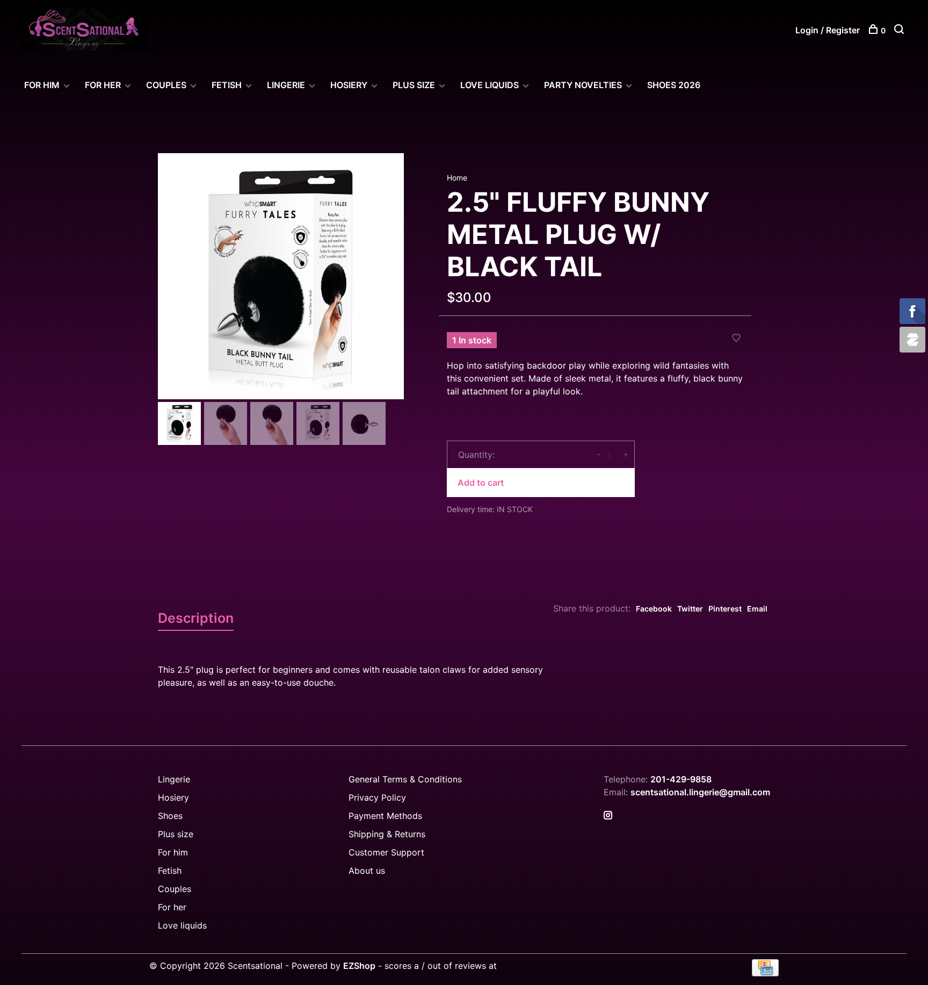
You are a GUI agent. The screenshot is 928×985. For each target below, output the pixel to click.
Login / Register (827, 30)
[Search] (900, 30)
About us (367, 870)
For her (172, 907)
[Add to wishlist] (736, 338)
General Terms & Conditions (405, 779)
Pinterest (725, 608)
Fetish (170, 870)
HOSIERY (348, 85)
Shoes (170, 815)
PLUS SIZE (414, 85)
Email (757, 608)
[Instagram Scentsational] (608, 815)
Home (457, 177)
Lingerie (286, 85)
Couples (174, 888)
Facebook (654, 608)
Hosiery (173, 797)
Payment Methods (385, 815)
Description (196, 618)
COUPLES (166, 85)
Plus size (175, 834)
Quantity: (476, 454)
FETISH (227, 85)
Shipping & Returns (387, 834)
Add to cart (481, 482)
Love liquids (182, 925)
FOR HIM (42, 85)
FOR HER (103, 85)
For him (173, 852)
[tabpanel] (281, 276)
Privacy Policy (377, 797)
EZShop (359, 965)
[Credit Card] (765, 973)
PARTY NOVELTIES (583, 85)
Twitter (690, 608)
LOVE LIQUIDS (489, 85)
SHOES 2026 (673, 85)
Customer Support (386, 852)
